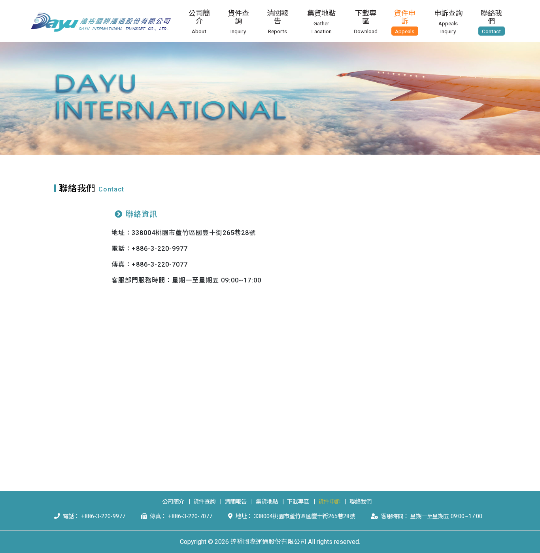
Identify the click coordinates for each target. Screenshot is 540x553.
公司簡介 (173, 501)
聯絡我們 (360, 501)
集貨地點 (267, 501)
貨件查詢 (204, 501)
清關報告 (236, 501)
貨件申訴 (329, 501)
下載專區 (298, 501)
